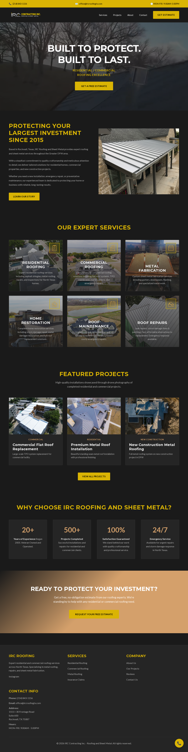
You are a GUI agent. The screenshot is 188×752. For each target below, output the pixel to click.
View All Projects (94, 476)
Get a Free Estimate (94, 86)
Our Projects (132, 668)
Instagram (14, 676)
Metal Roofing (75, 674)
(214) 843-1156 (20, 3)
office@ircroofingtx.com (90, 3)
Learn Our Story (24, 196)
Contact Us (132, 679)
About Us (131, 663)
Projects (117, 15)
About (130, 15)
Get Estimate (166, 15)
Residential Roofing (77, 663)
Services (103, 15)
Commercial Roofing (78, 668)
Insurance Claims (76, 679)
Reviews (130, 674)
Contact (143, 15)
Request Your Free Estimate (94, 614)
